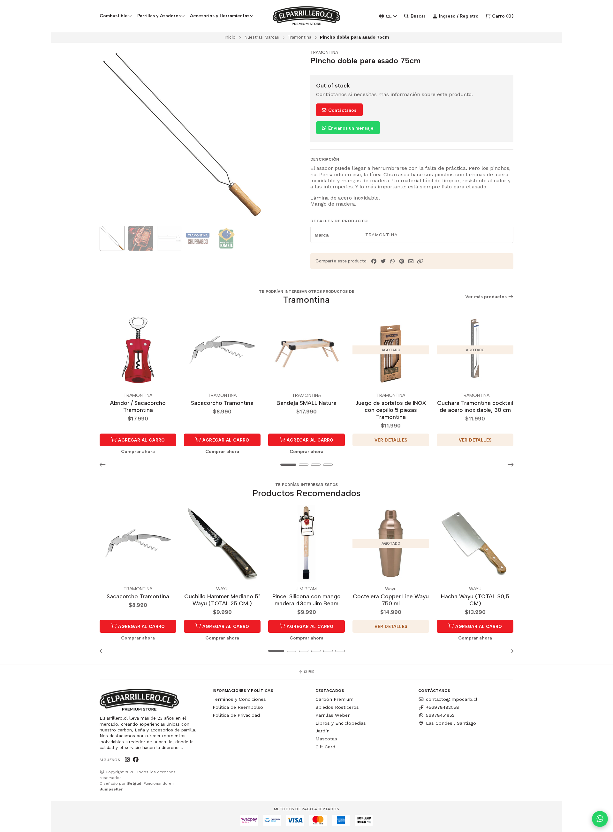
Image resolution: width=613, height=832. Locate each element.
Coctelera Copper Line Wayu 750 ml (391, 600)
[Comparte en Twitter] (383, 261)
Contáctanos (341, 110)
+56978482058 (442, 707)
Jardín (322, 730)
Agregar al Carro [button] (141, 439)
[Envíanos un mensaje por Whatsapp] (600, 819)
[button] (420, 261)
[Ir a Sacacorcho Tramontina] (222, 350)
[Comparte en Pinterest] (401, 261)
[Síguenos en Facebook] (135, 759)
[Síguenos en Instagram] (127, 759)
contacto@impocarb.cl (451, 699)
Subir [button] (308, 671)
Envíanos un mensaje (350, 128)
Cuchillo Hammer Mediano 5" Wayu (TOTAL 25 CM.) (222, 600)
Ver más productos (486, 296)
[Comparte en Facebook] (374, 261)
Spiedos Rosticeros (337, 707)
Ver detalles (391, 439)
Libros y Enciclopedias (340, 723)
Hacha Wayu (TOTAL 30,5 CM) (475, 600)
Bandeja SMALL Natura (306, 402)
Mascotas (326, 738)
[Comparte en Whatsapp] (392, 261)
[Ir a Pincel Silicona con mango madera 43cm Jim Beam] (306, 543)
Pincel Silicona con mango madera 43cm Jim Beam (306, 600)
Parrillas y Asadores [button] (159, 16)
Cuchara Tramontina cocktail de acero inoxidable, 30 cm (475, 406)
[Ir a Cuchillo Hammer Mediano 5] (222, 543)
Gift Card (325, 746)
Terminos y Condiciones (239, 699)
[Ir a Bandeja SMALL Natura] (306, 350)
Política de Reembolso (238, 707)
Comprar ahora (138, 451)
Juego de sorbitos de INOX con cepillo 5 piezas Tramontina (390, 409)
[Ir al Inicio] (307, 16)
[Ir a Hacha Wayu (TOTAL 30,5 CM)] (475, 543)
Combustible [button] (114, 16)
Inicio (230, 37)
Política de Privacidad (236, 715)
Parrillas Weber (332, 715)
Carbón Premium (334, 699)
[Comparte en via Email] (411, 261)
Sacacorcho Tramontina (222, 402)
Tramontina (299, 37)
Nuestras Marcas (261, 37)
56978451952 (440, 715)
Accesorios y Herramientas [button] (219, 16)
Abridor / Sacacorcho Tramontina (138, 406)
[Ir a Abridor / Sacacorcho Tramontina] (138, 350)
